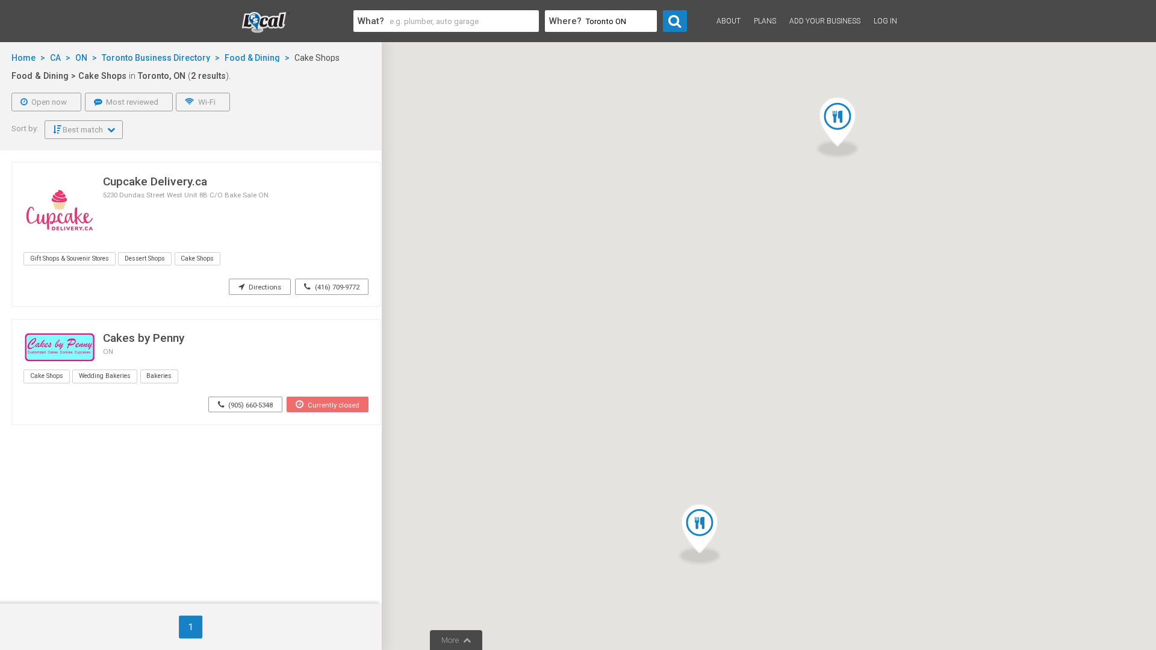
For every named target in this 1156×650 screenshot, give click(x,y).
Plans (765, 21)
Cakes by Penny (143, 338)
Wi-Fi (206, 102)
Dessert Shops (145, 258)
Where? (565, 21)
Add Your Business (824, 21)
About (728, 21)
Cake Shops (197, 258)
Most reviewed (131, 102)
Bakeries (159, 376)
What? (371, 21)
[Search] (675, 21)
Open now (48, 102)
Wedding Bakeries (105, 376)
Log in (885, 21)
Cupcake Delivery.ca (155, 181)
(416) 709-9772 (336, 287)
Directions (264, 287)
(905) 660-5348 (249, 405)
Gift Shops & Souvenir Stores (69, 258)
